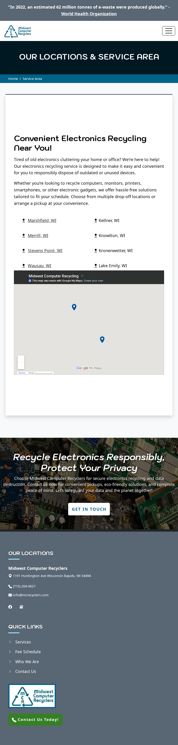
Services (23, 642)
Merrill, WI (38, 235)
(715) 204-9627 (24, 586)
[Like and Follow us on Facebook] (10, 606)
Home (13, 78)
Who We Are (27, 661)
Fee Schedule (28, 651)
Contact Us (25, 671)
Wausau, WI (39, 265)
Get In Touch (89, 509)
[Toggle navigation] (168, 30)
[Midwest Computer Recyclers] (17, 31)
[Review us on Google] (21, 606)
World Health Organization (89, 13)
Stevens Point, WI (45, 250)
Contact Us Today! (37, 719)
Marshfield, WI (42, 220)
